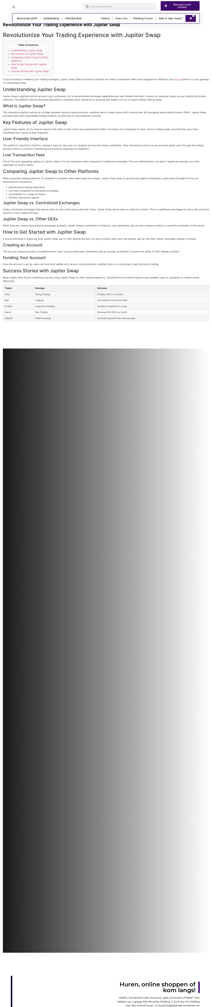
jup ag (177, 79)
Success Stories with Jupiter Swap (30, 71)
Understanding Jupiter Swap (26, 50)
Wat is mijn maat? (171, 18)
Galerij (105, 18)
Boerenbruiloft (27, 18)
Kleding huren (143, 18)
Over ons (121, 18)
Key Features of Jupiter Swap (27, 53)
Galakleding (51, 18)
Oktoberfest (73, 18)
